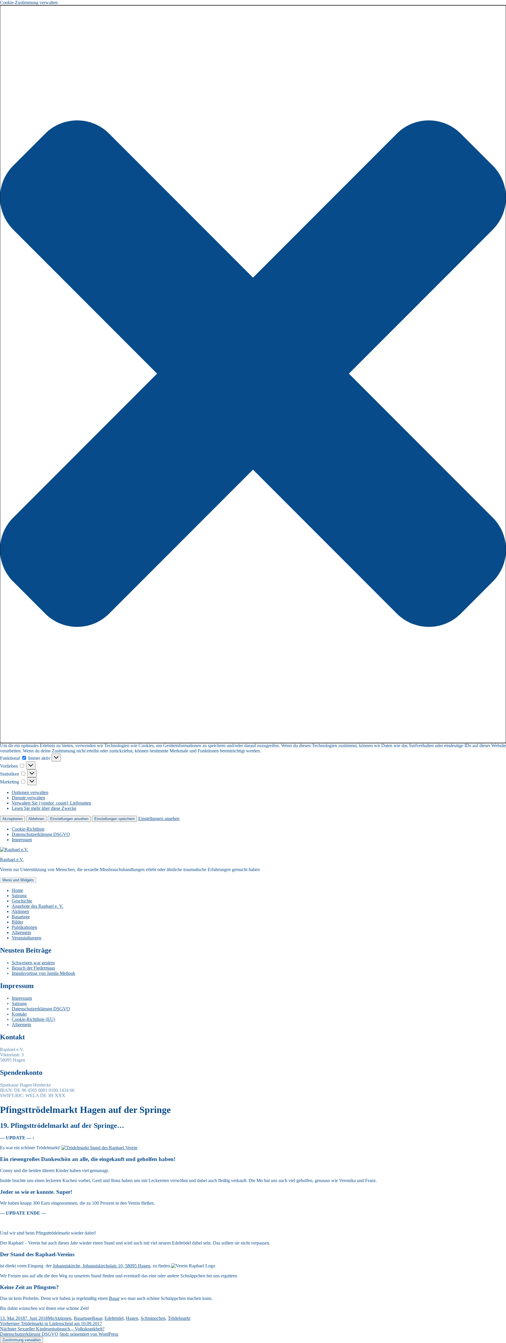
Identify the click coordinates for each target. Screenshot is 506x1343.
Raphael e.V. (12, 859)
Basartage (21, 916)
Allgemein (21, 932)
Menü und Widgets (18, 880)
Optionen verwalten (30, 792)
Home (17, 890)
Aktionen (20, 911)
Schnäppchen (153, 1318)
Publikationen (24, 927)
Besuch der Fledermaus (33, 967)
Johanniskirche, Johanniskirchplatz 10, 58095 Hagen (101, 1265)
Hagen (132, 1318)
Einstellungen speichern (114, 819)
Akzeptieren (12, 819)
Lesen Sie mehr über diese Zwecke (44, 808)
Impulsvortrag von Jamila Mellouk (43, 973)
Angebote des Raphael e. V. (37, 906)
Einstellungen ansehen (69, 819)
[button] (253, 374)
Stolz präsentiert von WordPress (88, 1334)
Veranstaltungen (26, 937)
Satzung (19, 895)
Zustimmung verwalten (21, 1340)
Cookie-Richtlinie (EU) (33, 1019)
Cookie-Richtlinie (28, 829)
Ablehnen (36, 819)
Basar (114, 1298)
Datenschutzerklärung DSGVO (41, 834)
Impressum (22, 839)
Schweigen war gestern (33, 962)
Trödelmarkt (179, 1318)
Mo (51, 1318)
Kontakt (19, 1013)
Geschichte (22, 900)
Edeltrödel (114, 1318)
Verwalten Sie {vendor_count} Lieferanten (51, 802)
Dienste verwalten (28, 797)
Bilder (17, 921)
